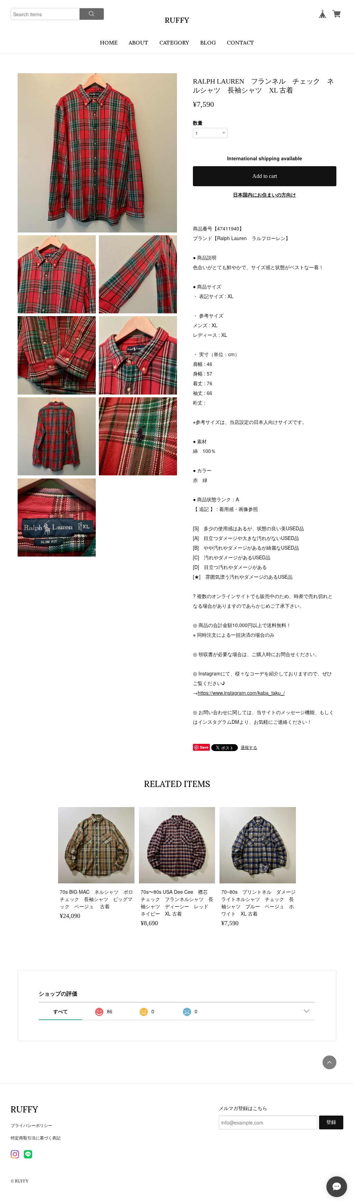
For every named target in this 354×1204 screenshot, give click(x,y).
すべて (60, 1011)
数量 (198, 122)
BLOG (208, 42)
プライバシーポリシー (31, 1125)
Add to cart (264, 176)
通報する (249, 747)
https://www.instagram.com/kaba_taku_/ (241, 692)
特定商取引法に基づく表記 (35, 1137)
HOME (109, 42)
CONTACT (240, 42)
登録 (331, 1122)
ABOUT (138, 42)
